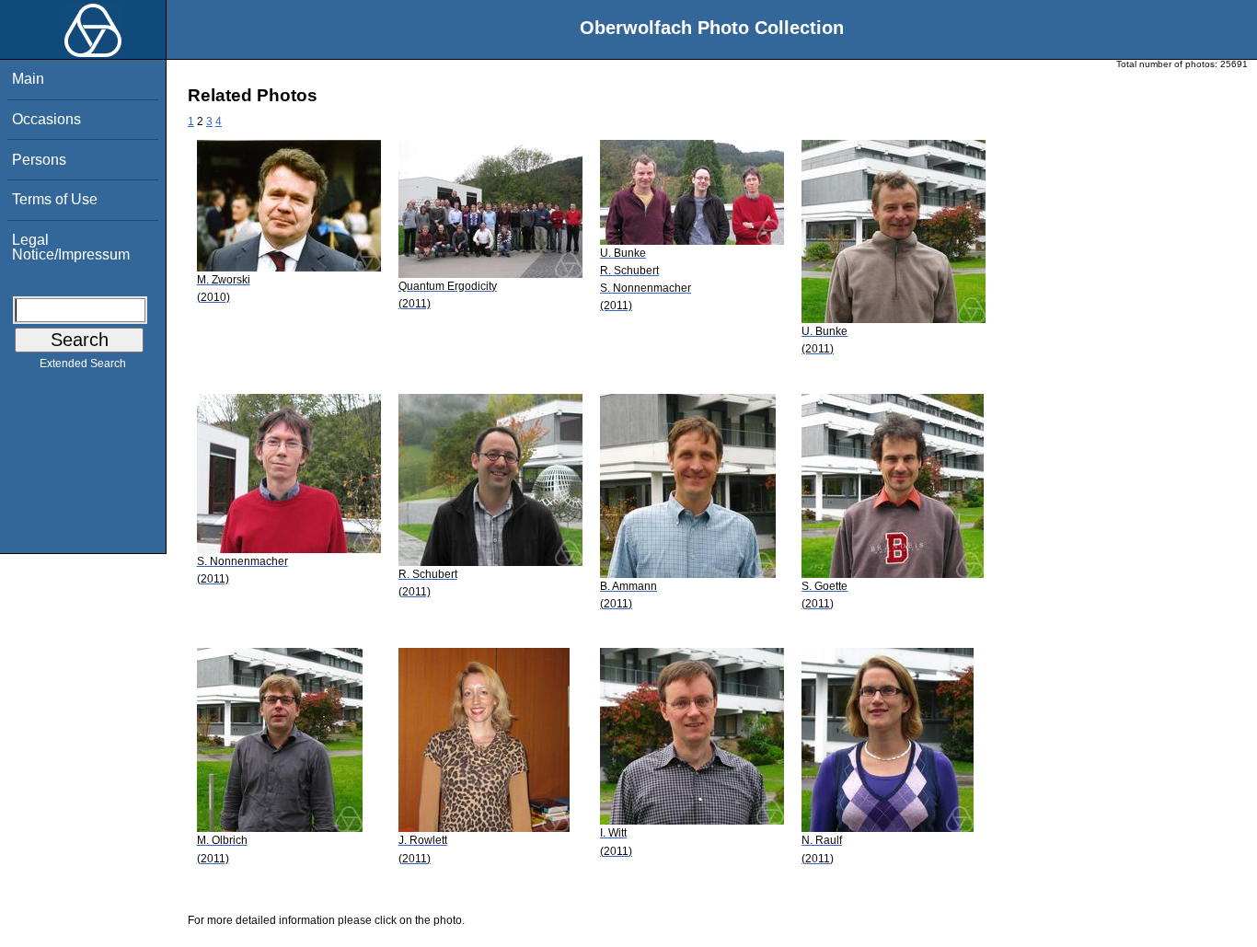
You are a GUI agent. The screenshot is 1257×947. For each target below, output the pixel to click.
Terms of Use (55, 199)
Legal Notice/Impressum (71, 247)
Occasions (46, 119)
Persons (39, 159)
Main (28, 79)
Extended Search (83, 363)
